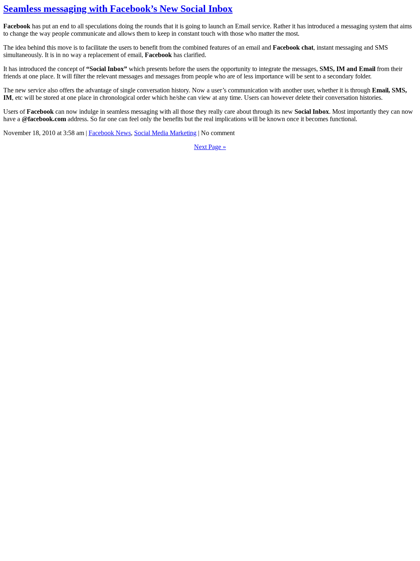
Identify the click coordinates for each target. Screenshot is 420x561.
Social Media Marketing (165, 132)
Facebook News (110, 132)
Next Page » (210, 146)
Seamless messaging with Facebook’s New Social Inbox (118, 8)
